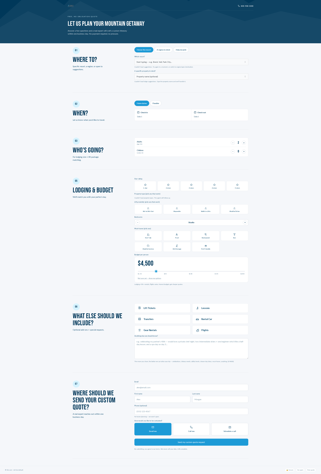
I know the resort (144, 50)
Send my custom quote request (191, 442)
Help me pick (181, 50)
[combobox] (191, 62)
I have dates (142, 103)
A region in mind (163, 50)
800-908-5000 (247, 6)
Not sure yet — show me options (149, 278)
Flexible (156, 103)
